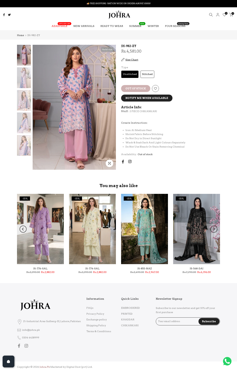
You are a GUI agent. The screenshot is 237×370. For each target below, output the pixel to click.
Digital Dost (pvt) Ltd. (79, 366)
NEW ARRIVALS (83, 26)
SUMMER (136, 25)
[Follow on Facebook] (123, 161)
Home (20, 35)
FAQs (89, 307)
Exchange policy (96, 319)
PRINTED (127, 313)
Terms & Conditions (98, 331)
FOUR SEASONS (176, 25)
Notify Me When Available (146, 98)
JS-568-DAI (196, 268)
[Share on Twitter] (9, 15)
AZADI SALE (61, 25)
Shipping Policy (96, 325)
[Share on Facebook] (4, 15)
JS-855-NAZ (144, 268)
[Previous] (23, 229)
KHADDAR (127, 319)
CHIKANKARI (130, 325)
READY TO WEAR (111, 26)
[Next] (213, 229)
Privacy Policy (95, 313)
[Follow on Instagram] (130, 161)
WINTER (153, 26)
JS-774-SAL (92, 268)
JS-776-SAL (40, 268)
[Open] (8, 361)
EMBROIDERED (130, 307)
